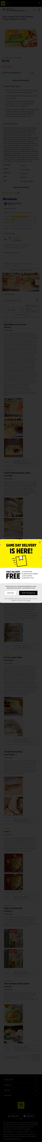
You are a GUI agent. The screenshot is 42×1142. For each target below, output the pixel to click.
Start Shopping (28, 593)
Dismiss (10, 593)
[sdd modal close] (39, 542)
